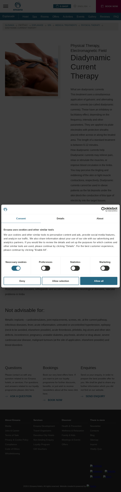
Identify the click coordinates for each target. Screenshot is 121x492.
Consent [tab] (21, 218)
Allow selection (60, 280)
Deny (22, 280)
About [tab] (100, 218)
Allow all (99, 280)
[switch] (45, 268)
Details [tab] (60, 218)
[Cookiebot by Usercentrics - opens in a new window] (103, 209)
